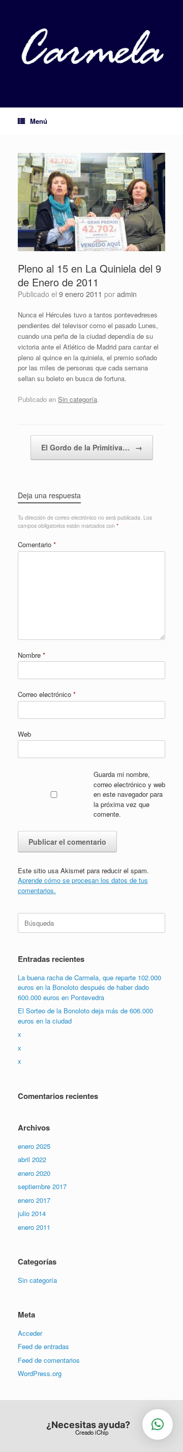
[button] (157, 1424)
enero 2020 (34, 1173)
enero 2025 (34, 1146)
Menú (38, 121)
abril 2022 (32, 1159)
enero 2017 (34, 1200)
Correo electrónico (47, 694)
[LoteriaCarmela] (91, 46)
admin (127, 294)
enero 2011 (34, 1227)
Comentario (37, 544)
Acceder (30, 1333)
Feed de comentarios (49, 1360)
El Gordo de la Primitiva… (91, 447)
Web (24, 734)
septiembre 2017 (42, 1186)
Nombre (31, 655)
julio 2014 (32, 1213)
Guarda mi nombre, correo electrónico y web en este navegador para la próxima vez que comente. (129, 794)
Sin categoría (77, 399)
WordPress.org (40, 1373)
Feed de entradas (43, 1346)
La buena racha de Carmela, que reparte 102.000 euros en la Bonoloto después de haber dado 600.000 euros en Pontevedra (89, 987)
